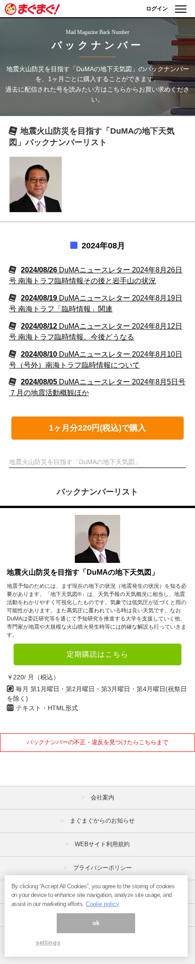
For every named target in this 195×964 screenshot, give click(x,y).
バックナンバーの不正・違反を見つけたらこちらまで (97, 742)
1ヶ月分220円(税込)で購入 (97, 427)
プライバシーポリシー (102, 867)
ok (96, 923)
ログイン (157, 8)
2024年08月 (103, 245)
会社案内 (102, 797)
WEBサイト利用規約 (102, 844)
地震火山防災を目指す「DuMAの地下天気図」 (83, 572)
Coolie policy (102, 904)
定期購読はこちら (97, 654)
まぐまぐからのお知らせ (102, 820)
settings (48, 942)
